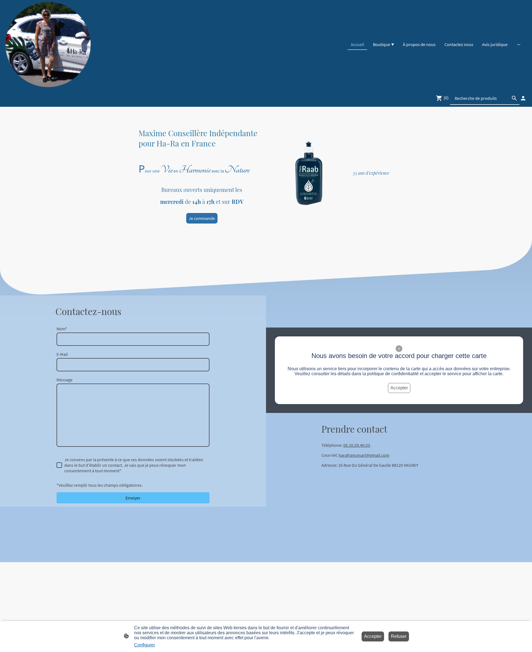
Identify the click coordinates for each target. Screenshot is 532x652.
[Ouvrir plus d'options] (518, 44)
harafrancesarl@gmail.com (364, 455)
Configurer (144, 645)
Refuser (398, 636)
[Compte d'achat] (523, 98)
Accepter (399, 387)
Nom (62, 328)
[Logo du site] (48, 44)
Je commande (202, 218)
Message (65, 379)
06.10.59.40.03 (356, 445)
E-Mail (62, 354)
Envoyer (133, 498)
